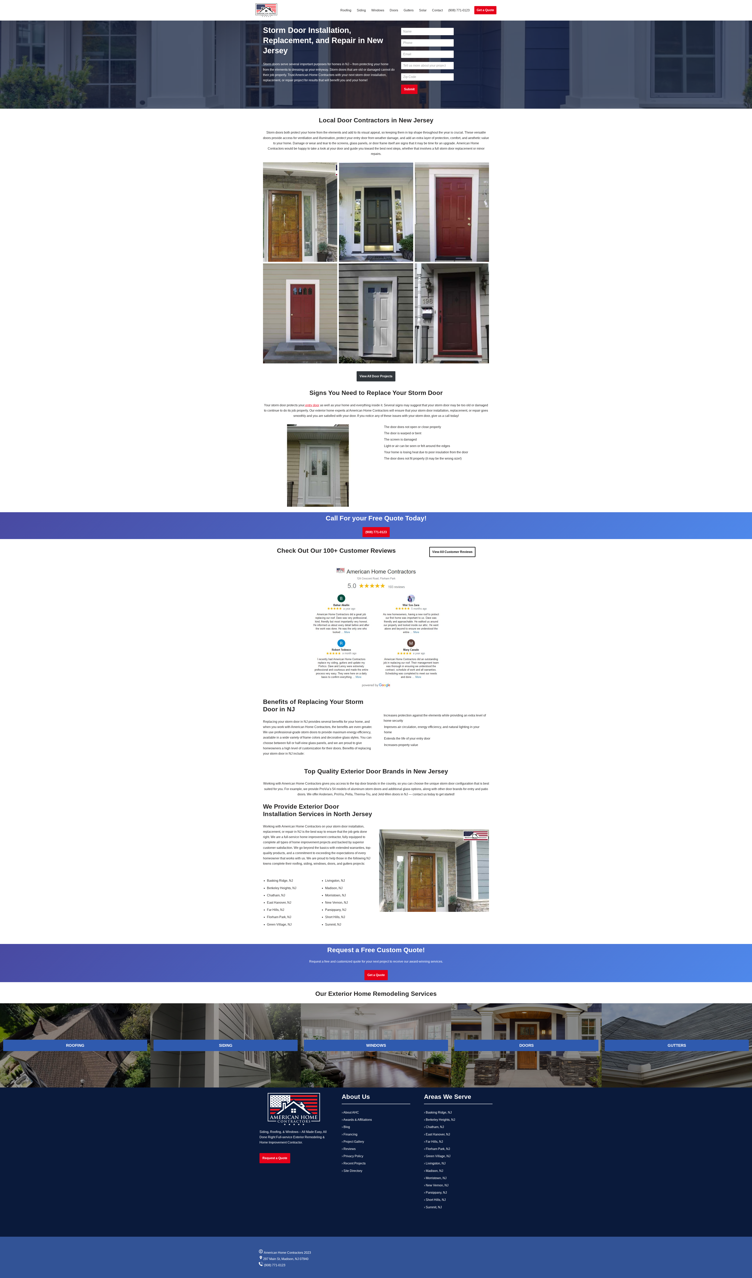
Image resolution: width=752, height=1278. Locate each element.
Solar (423, 10)
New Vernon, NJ (437, 1185)
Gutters (409, 10)
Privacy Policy (353, 1156)
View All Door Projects (376, 376)
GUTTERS (677, 1045)
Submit (409, 89)
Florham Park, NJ (438, 1149)
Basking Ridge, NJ (439, 1112)
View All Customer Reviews (452, 552)
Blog (346, 1127)
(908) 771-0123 (459, 10)
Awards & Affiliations (357, 1119)
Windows (377, 10)
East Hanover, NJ (438, 1134)
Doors (394, 10)
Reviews (349, 1149)
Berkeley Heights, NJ (440, 1119)
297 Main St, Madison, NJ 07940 (285, 1259)
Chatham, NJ (435, 1127)
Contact (437, 10)
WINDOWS (376, 1045)
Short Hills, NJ (436, 1199)
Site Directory (352, 1170)
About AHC (351, 1112)
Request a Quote (274, 1158)
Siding (361, 10)
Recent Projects (354, 1163)
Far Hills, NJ (434, 1141)
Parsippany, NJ (436, 1192)
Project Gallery (353, 1141)
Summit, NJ (434, 1207)
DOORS (526, 1045)
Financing (350, 1134)
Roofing (345, 10)
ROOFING (75, 1045)
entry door (312, 405)
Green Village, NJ (438, 1156)
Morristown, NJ (436, 1178)
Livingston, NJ (436, 1163)
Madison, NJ (434, 1170)
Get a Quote (485, 10)
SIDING (225, 1045)
